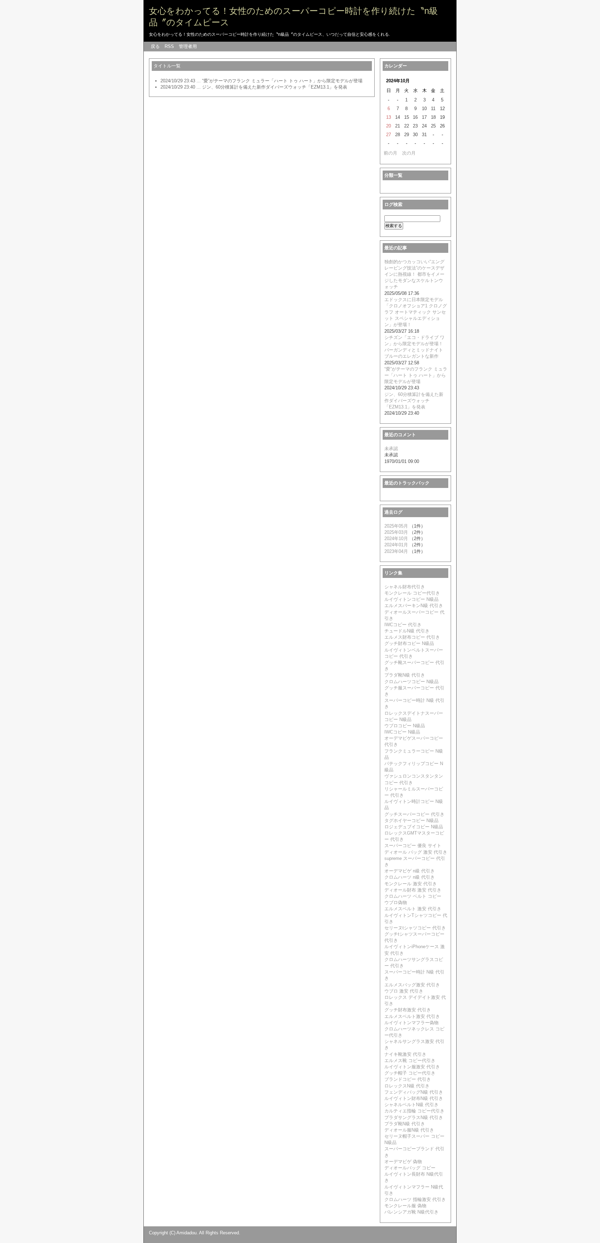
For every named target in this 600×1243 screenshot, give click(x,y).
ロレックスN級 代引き (407, 1085)
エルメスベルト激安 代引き (412, 1016)
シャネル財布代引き (404, 586)
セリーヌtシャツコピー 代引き (415, 927)
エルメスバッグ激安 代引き (412, 984)
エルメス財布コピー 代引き (412, 637)
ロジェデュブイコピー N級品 (413, 826)
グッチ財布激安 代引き (407, 1009)
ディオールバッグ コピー (409, 1167)
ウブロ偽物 (395, 902)
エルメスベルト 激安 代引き (412, 908)
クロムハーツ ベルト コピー (412, 896)
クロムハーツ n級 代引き (409, 877)
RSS (169, 46)
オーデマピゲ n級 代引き (409, 870)
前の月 (390, 153)
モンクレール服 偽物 (405, 1205)
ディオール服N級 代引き (409, 1130)
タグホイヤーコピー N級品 (411, 820)
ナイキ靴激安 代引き (405, 1054)
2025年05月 (396, 526)
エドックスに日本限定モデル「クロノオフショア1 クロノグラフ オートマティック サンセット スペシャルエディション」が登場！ (415, 312)
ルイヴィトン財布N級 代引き (413, 1098)
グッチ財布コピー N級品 (409, 643)
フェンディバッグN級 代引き (413, 1092)
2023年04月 (396, 551)
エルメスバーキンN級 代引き (413, 605)
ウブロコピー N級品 (404, 725)
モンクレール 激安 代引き (410, 883)
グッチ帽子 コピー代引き (409, 1073)
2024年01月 (396, 544)
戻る (155, 46)
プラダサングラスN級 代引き (413, 1117)
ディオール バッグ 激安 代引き (415, 852)
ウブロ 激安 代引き (403, 991)
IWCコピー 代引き (403, 624)
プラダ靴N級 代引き (404, 675)
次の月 (409, 153)
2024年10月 (396, 538)
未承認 (391, 448)
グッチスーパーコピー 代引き (414, 814)
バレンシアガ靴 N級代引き (411, 1212)
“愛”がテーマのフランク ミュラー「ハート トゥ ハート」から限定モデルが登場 (282, 80)
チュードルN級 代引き (407, 630)
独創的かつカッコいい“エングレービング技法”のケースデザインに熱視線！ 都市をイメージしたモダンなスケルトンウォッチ (414, 274)
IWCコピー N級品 (402, 732)
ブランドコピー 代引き (407, 1079)
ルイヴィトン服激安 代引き (412, 1066)
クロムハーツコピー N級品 (411, 681)
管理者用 (188, 46)
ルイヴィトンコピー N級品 (411, 599)
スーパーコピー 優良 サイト (412, 845)
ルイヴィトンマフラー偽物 (411, 1022)
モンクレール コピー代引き (412, 593)
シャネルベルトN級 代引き (411, 1104)
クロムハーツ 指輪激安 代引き (415, 1199)
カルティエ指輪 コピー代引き (414, 1110)
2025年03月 (396, 532)
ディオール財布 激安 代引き (412, 890)
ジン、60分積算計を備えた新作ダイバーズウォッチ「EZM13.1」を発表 (274, 87)
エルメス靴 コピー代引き (409, 1060)
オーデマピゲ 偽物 (403, 1161)
